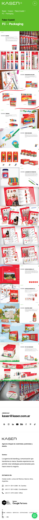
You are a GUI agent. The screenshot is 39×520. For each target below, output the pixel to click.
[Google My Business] (4, 424)
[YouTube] (17, 424)
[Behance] (22, 424)
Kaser (4, 11)
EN (7, 517)
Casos (10, 11)
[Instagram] (8, 424)
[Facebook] (26, 424)
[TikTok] (35, 424)
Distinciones (24, 512)
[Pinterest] (30, 424)
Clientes (31, 512)
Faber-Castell (19, 11)
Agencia (9, 512)
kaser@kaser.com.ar (16, 416)
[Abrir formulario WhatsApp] (34, 515)
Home (3, 512)
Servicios (16, 512)
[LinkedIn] (13, 424)
